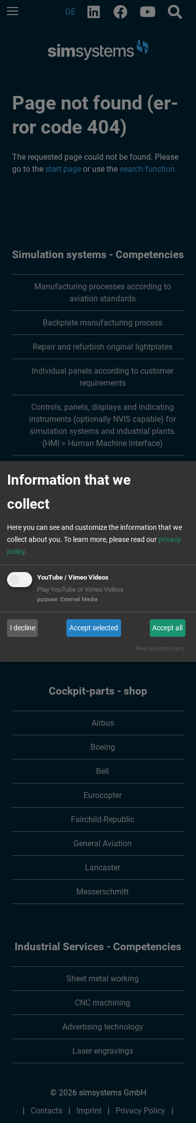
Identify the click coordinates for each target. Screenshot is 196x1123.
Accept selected (93, 628)
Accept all (167, 628)
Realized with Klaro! (160, 648)
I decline (22, 628)
